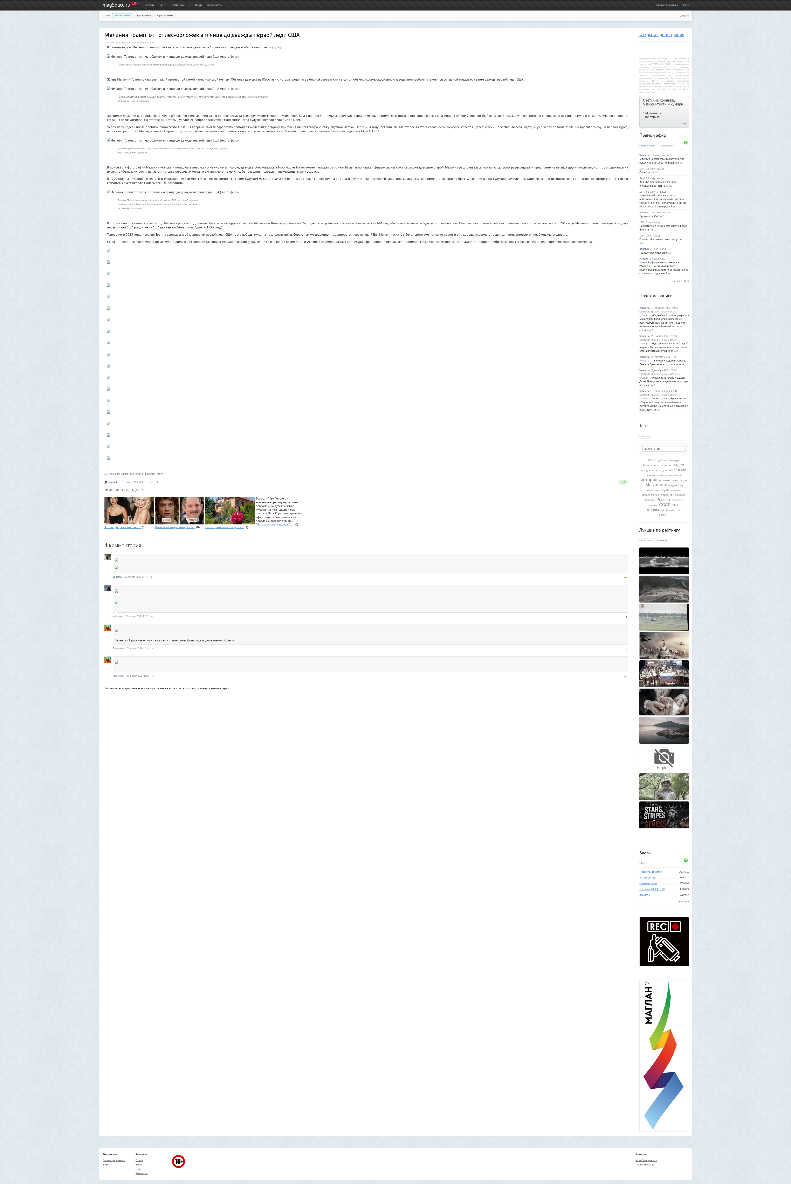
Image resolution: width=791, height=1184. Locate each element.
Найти (685, 15)
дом (664, 470)
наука (664, 490)
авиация (655, 460)
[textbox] (664, 449)
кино (675, 480)
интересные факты (669, 475)
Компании (177, 5)
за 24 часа (646, 540)
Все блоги (684, 901)
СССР (664, 504)
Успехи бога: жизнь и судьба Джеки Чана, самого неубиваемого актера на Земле (663, 381)
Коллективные (122, 15)
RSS (684, 123)
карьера (150, 473)
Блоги (162, 5)
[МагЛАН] (664, 965)
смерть (653, 505)
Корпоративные (165, 15)
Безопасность (651, 465)
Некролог (644, 360)
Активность (214, 5)
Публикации (666, 145)
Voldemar (645, 212)
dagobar (644, 249)
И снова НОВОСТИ (652, 889)
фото (680, 510)
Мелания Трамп (119, 473)
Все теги (645, 436)
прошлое (649, 500)
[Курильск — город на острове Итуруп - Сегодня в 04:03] (664, 730)
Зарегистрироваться (667, 5)
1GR (642, 168)
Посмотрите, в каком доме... (224, 527)
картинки (664, 480)
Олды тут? (645, 172)
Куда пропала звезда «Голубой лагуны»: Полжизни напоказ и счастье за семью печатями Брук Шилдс (663, 347)
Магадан (654, 484)
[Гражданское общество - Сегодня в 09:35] (664, 758)
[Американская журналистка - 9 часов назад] (664, 814)
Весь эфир (676, 281)
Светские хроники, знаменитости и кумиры (663, 102)
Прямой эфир (652, 135)
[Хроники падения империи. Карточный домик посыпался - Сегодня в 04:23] (664, 645)
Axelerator (118, 648)
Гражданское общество (653, 252)
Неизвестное (648, 883)
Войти (685, 5)
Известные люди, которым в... (175, 527)
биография (137, 473)
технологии (654, 510)
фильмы (670, 510)
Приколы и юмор (650, 871)
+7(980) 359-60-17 (644, 1164)
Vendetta (644, 155)
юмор (663, 515)
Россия (663, 499)
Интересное (647, 877)
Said (642, 178)
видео (678, 465)
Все (108, 15)
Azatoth (643, 258)
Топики (149, 5)
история (649, 479)
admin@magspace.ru (646, 1160)
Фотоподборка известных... (122, 527)
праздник (667, 494)
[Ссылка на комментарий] (151, 577)
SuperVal (117, 577)
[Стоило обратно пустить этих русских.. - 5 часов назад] (664, 673)
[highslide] (108, 249)
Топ (643, 863)
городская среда (651, 470)
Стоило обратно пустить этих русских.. (662, 239)
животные (677, 470)
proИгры (645, 894)
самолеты (677, 500)
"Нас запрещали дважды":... (275, 524)
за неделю (662, 540)
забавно (651, 475)
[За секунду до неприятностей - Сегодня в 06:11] (664, 617)
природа (680, 495)
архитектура (672, 460)
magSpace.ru (116, 4)
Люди (198, 5)
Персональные (143, 15)
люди (683, 480)
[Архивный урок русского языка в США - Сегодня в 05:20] (664, 560)
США (675, 505)
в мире (666, 465)
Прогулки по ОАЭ (649, 216)
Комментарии (648, 145)
